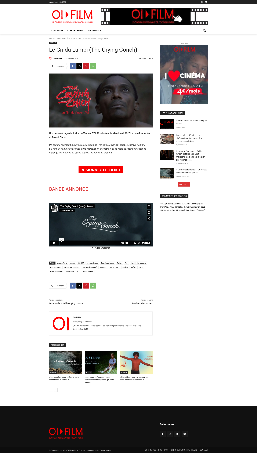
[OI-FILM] (51, 58)
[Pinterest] (86, 66)
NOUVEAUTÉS (63, 38)
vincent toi (70, 271)
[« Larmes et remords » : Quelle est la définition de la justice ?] (65, 362)
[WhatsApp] (93, 66)
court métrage (92, 263)
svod (141, 267)
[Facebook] (198, 2)
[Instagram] (202, 2)
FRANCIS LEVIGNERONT (170, 203)
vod (78, 271)
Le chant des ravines (142, 303)
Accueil (52, 38)
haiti (132, 263)
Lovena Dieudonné (89, 267)
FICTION (74, 38)
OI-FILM (58, 58)
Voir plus (182, 184)
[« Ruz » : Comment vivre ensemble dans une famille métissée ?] (136, 362)
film (126, 263)
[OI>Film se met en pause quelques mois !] (167, 124)
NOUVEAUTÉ (115, 267)
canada (72, 263)
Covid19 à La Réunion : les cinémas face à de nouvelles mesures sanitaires (189, 138)
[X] (79, 66)
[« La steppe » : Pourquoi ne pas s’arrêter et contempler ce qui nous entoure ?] (101, 362)
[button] (204, 30)
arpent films (62, 263)
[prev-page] (51, 390)
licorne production (71, 267)
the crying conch (56, 271)
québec (133, 267)
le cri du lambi (55, 267)
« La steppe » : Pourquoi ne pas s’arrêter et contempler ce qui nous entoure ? (99, 380)
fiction (119, 263)
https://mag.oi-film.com (82, 322)
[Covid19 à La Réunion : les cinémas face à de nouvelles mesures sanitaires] (167, 139)
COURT (81, 263)
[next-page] (56, 390)
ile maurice (141, 263)
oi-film (125, 267)
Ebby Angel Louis (107, 263)
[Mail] (177, 434)
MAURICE (103, 267)
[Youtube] (206, 2)
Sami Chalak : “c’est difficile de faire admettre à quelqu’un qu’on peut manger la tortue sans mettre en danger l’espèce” (182, 206)
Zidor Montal (88, 271)
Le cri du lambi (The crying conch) (66, 303)
